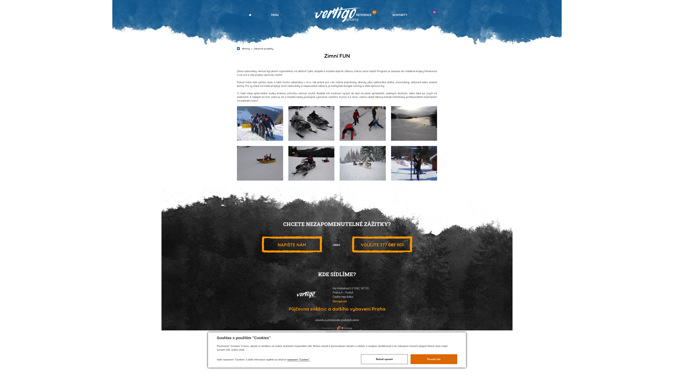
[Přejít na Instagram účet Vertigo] (434, 12)
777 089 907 (382, 244)
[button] (277, 14)
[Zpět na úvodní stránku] (337, 14)
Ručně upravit (384, 359)
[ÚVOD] (249, 14)
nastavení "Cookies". (298, 359)
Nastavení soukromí (337, 331)
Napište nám (292, 244)
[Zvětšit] (260, 123)
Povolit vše (434, 359)
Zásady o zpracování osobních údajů (337, 319)
